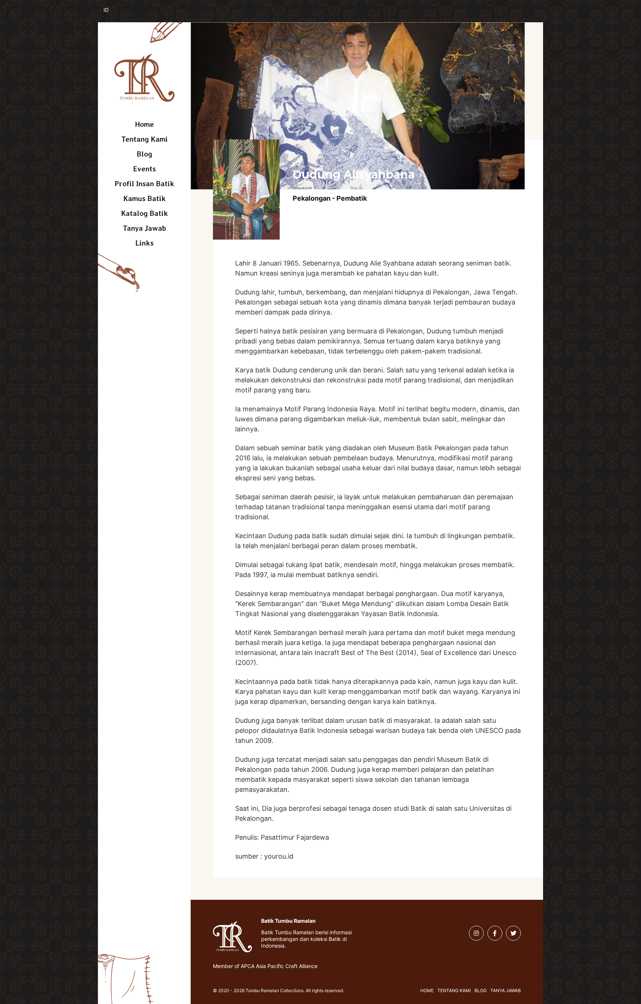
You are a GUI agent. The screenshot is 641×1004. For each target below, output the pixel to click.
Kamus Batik (144, 198)
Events (144, 168)
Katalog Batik (144, 213)
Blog (144, 153)
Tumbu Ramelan (144, 78)
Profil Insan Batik (144, 183)
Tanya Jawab (144, 228)
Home (144, 124)
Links (144, 242)
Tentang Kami (144, 139)
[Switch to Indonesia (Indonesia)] (111, 14)
